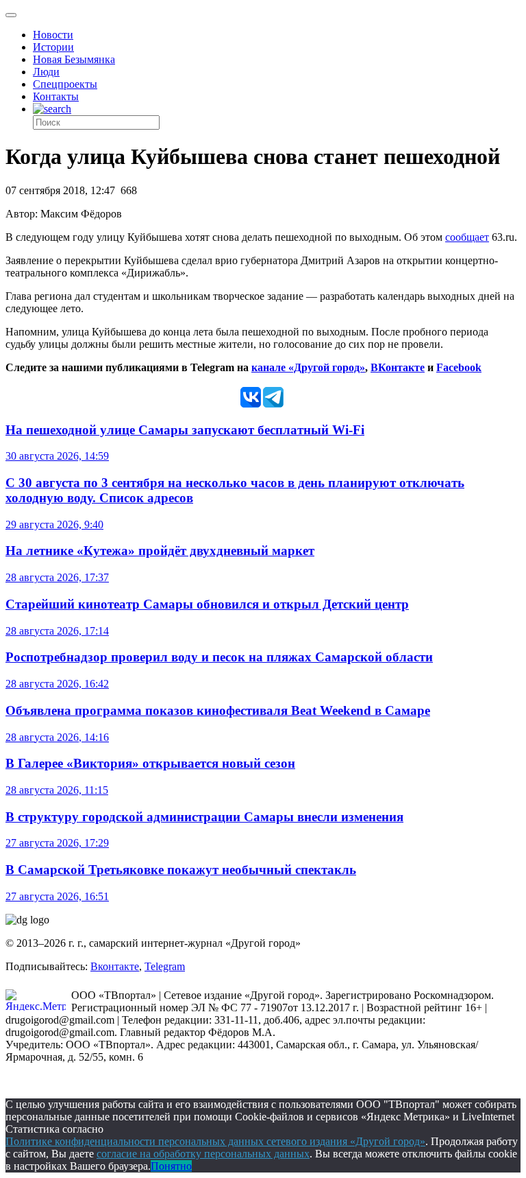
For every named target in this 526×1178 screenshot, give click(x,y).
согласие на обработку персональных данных (203, 1153)
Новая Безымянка (74, 59)
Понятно (171, 1166)
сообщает (467, 237)
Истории (53, 47)
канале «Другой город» (308, 367)
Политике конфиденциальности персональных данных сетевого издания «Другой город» (215, 1141)
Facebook (458, 367)
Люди (46, 72)
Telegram (165, 966)
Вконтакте (114, 966)
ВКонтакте (398, 367)
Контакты (56, 96)
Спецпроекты (65, 84)
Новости (53, 34)
